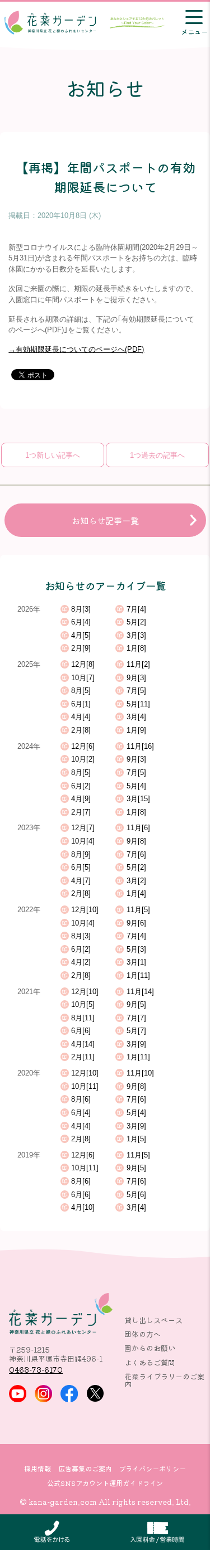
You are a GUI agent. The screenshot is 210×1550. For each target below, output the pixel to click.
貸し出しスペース (153, 1320)
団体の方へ (142, 1334)
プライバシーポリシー (152, 1469)
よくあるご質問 (149, 1362)
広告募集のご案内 (85, 1469)
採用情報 (37, 1469)
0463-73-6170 (36, 1369)
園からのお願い (149, 1348)
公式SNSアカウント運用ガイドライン (105, 1483)
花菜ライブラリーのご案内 (164, 1380)
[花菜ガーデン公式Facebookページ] (69, 1393)
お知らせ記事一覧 (105, 520)
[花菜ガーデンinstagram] (43, 1393)
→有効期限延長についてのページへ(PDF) (76, 349)
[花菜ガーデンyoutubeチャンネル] (17, 1393)
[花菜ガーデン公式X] (95, 1393)
